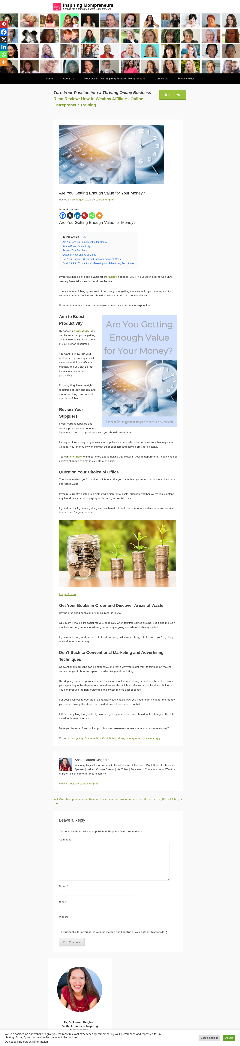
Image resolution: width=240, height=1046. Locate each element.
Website (64, 916)
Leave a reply (152, 738)
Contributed (109, 738)
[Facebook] (62, 215)
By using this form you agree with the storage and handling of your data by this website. (114, 931)
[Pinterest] (84, 215)
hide (84, 237)
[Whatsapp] (92, 215)
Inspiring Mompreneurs (88, 5)
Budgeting (77, 738)
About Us (68, 78)
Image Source (67, 594)
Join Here (173, 95)
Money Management (130, 738)
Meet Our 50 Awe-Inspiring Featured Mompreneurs (114, 78)
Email (63, 901)
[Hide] (1, 69)
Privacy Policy (186, 78)
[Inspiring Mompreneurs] (120, 43)
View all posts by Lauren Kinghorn (81, 783)
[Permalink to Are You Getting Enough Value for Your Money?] (118, 154)
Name (63, 886)
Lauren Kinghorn (105, 199)
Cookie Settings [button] (209, 1037)
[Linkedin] (77, 215)
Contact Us (161, 78)
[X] (70, 215)
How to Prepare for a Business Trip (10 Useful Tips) (150, 799)
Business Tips (92, 738)
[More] (99, 215)
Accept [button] (229, 1037)
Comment (65, 839)
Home (49, 78)
